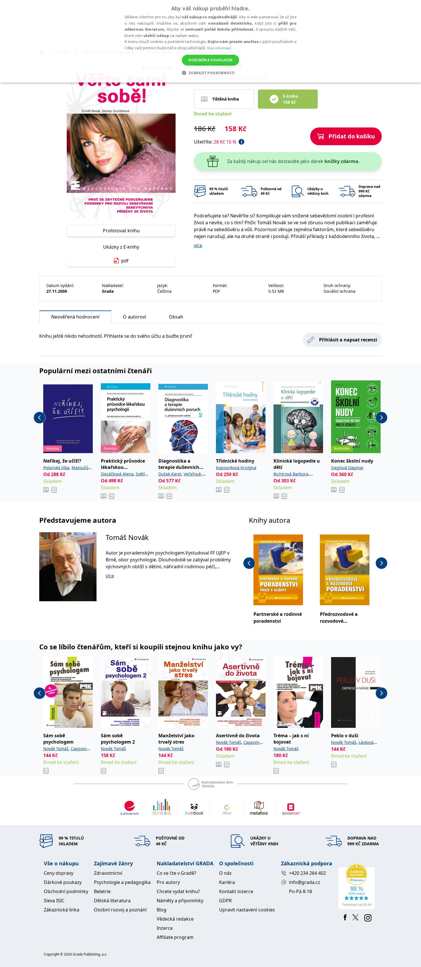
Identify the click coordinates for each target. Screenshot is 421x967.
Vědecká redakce (175, 919)
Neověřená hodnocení (75, 317)
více (198, 245)
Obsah (176, 317)
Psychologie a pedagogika (122, 882)
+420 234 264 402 (307, 873)
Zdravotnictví (108, 873)
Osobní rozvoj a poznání (120, 910)
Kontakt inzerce (236, 891)
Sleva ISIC (54, 900)
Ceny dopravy (58, 873)
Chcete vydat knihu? (178, 891)
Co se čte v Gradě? (176, 873)
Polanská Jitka (56, 467)
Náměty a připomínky (180, 900)
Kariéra (227, 882)
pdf (125, 261)
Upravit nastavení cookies (247, 910)
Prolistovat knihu (121, 230)
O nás (225, 873)
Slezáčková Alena (117, 474)
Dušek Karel (169, 474)
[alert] (210, 41)
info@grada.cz (304, 882)
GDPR (225, 900)
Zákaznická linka (61, 910)
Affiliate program (175, 937)
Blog (161, 910)
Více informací (219, 48)
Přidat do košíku (351, 136)
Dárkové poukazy (63, 882)
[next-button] (381, 418)
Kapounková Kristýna (236, 467)
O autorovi (134, 317)
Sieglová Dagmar (347, 467)
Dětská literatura (112, 900)
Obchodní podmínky (66, 891)
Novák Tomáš (55, 748)
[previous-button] (40, 418)
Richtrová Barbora (291, 474)
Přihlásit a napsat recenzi (348, 340)
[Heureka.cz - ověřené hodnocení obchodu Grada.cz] (357, 887)
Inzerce (165, 928)
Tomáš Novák (127, 537)
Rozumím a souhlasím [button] (210, 60)
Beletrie (102, 891)
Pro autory (168, 882)
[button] (210, 73)
